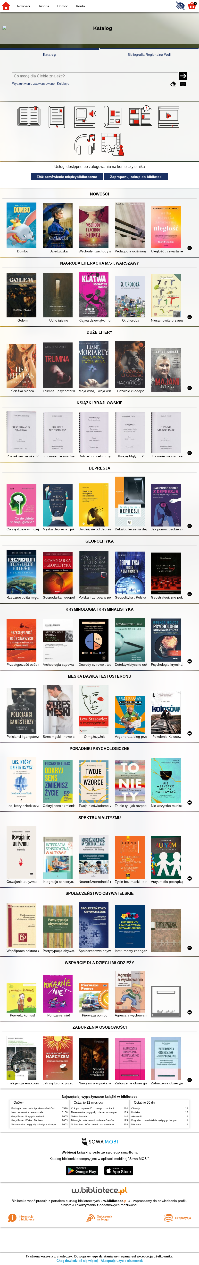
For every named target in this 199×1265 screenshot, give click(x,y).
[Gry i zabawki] (113, 156)
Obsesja (136, 1108)
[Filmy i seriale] (169, 128)
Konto (80, 6)
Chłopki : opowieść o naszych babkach (93, 1108)
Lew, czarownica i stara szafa (27, 1112)
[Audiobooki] (86, 128)
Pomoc (62, 6)
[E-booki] (58, 128)
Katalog (49, 54)
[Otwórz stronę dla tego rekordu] (22, 226)
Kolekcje (63, 83)
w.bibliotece (115, 1201)
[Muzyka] (86, 156)
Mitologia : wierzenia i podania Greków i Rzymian (38, 1108)
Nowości (23, 6)
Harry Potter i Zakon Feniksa (27, 1120)
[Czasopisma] (113, 128)
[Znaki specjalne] (183, 84)
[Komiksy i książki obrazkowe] (141, 128)
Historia (43, 6)
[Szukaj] (183, 76)
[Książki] (30, 128)
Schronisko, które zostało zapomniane (92, 1124)
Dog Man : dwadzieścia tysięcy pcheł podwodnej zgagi (161, 1120)
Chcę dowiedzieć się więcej (77, 1261)
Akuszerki (136, 1116)
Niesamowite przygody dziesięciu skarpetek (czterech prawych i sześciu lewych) (55, 1124)
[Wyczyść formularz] (173, 84)
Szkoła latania (79, 1116)
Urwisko (135, 1112)
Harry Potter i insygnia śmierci (27, 1116)
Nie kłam (136, 1124)
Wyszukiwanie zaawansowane (33, 83)
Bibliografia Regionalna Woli (149, 54)
